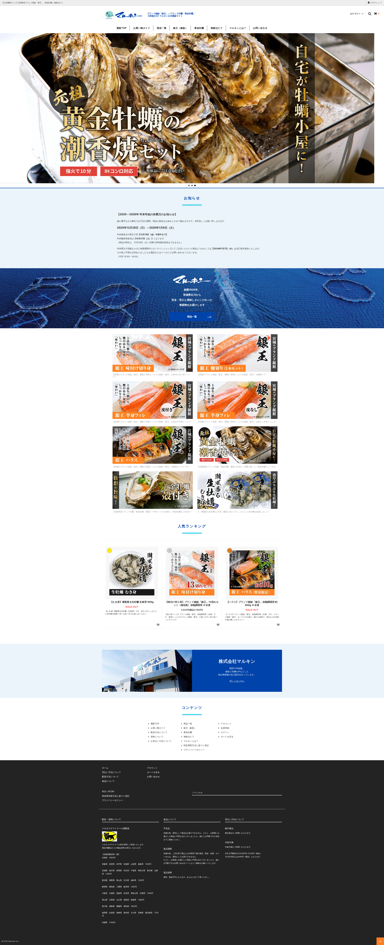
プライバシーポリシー (194, 749)
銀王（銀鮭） (180, 28)
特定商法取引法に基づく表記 (115, 796)
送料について (157, 736)
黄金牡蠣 (199, 28)
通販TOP (122, 28)
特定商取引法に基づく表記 (196, 745)
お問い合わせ (260, 28)
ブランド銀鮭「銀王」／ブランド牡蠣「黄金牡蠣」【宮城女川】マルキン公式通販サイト (171, 14)
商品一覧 (161, 28)
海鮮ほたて (217, 28)
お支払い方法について (161, 741)
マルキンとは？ (238, 28)
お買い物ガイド (141, 28)
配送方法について (159, 732)
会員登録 (225, 728)
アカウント (375, 3)
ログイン (225, 732)
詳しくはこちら (237, 681)
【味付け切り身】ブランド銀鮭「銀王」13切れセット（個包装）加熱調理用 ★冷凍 (192, 603)
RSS (104, 791)
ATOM (111, 791)
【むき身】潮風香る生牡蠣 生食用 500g (132, 601)
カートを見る (227, 736)
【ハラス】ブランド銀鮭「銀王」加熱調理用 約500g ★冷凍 (252, 603)
